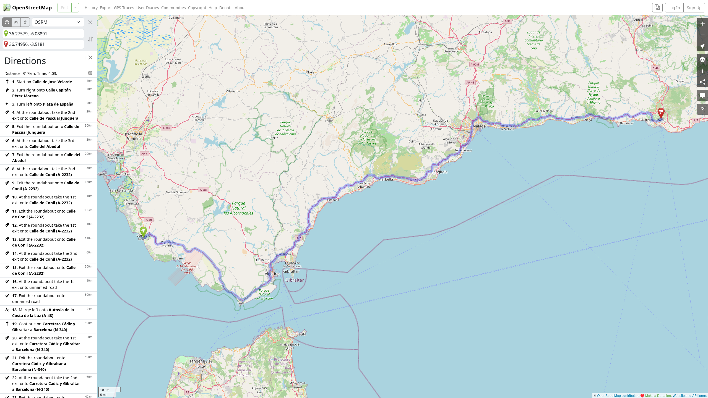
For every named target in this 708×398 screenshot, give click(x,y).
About (240, 7)
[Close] (90, 22)
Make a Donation (658, 395)
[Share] (702, 81)
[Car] (7, 22)
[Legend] (702, 70)
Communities (173, 7)
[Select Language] (657, 7)
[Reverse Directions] (90, 39)
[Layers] (702, 59)
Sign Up (694, 7)
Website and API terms (690, 395)
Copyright (197, 7)
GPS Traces (124, 7)
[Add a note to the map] (702, 95)
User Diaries (147, 7)
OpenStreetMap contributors (618, 395)
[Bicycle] (16, 22)
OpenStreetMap (32, 7)
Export (106, 7)
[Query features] (702, 109)
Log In (674, 7)
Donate (226, 7)
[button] (143, 232)
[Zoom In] (702, 23)
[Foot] (25, 22)
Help (213, 7)
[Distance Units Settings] (90, 73)
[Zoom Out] (702, 34)
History (91, 7)
